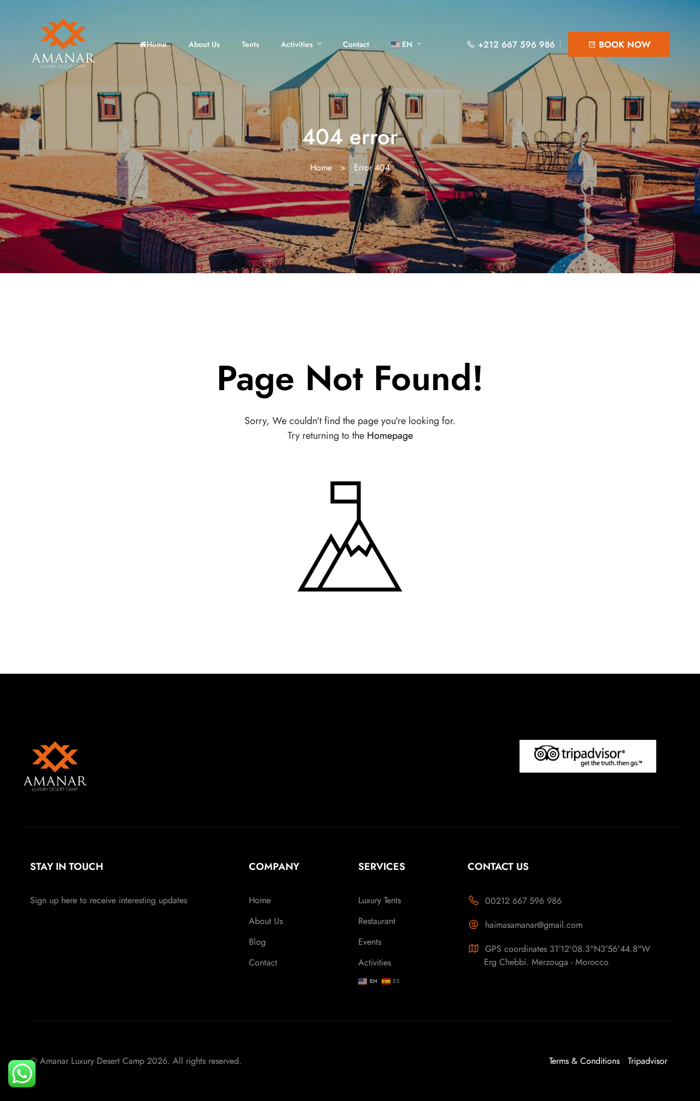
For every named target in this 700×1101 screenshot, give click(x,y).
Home (157, 44)
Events (369, 941)
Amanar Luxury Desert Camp (92, 1061)
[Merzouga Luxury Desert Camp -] (79, 43)
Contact (356, 44)
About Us (266, 921)
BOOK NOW (623, 44)
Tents (250, 44)
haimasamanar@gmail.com (533, 925)
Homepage (390, 435)
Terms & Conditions (584, 1061)
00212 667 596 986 (523, 900)
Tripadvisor (647, 1061)
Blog (257, 941)
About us (204, 44)
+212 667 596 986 (515, 44)
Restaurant (376, 921)
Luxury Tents (379, 900)
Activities (297, 44)
